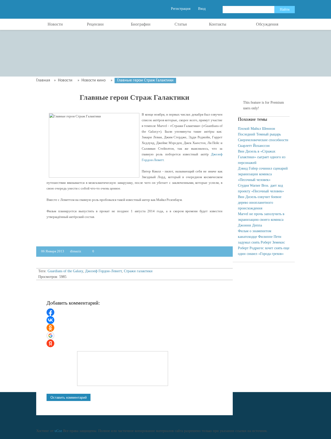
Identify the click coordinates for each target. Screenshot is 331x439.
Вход (202, 9)
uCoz (58, 431)
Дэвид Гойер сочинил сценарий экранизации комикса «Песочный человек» (263, 174)
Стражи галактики (138, 271)
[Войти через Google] (50, 335)
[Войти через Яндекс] (50, 343)
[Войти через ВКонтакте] (50, 320)
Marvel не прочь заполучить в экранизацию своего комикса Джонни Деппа (261, 219)
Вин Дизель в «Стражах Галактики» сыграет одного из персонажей (261, 157)
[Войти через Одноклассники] (50, 328)
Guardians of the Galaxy (65, 271)
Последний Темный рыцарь (259, 134)
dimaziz (76, 251)
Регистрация (180, 9)
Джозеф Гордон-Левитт (103, 271)
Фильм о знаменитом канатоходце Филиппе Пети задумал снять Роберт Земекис (261, 236)
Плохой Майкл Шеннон (256, 129)
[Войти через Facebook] (50, 312)
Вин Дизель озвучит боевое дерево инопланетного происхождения (259, 202)
